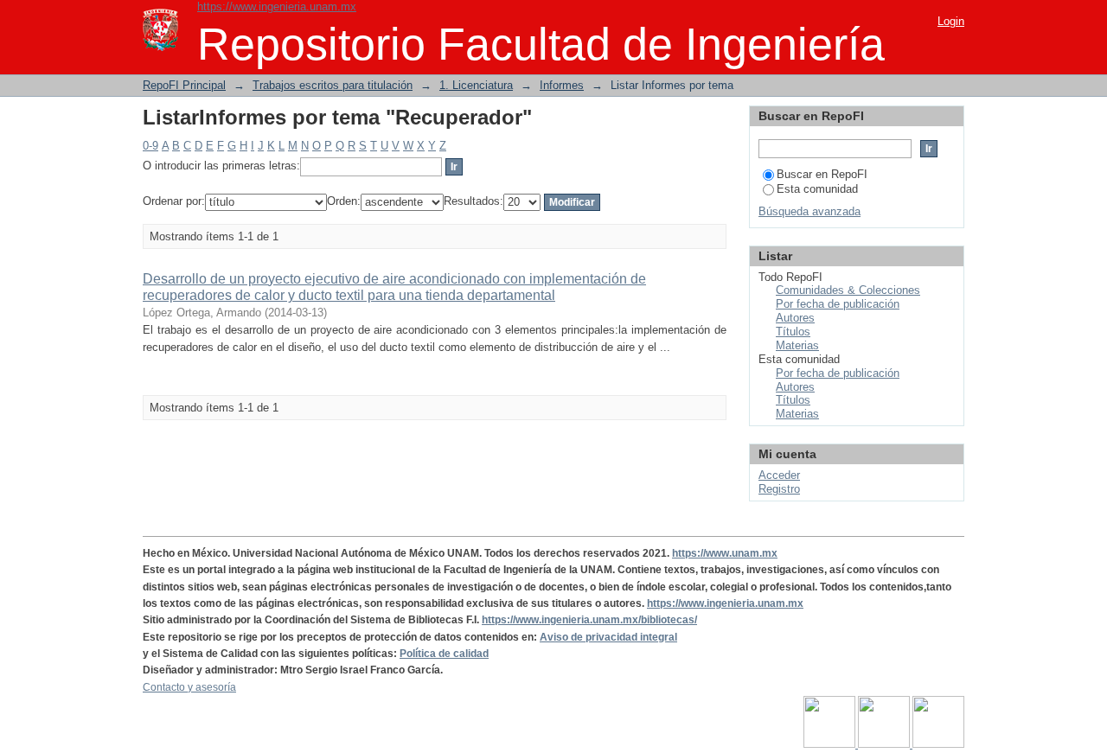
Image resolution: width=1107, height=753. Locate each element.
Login (950, 21)
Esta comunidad (817, 188)
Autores (795, 317)
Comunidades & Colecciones (848, 290)
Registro (779, 488)
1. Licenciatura (476, 85)
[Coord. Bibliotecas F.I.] (938, 744)
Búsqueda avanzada (809, 211)
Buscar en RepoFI (822, 174)
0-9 (150, 145)
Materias (797, 345)
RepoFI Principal (184, 85)
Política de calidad (444, 654)
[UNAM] (830, 744)
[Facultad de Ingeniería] (885, 744)
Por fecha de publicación (837, 303)
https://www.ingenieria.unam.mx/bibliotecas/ (589, 620)
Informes (562, 85)
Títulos (793, 331)
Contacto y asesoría (189, 687)
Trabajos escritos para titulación (333, 85)
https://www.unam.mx (724, 553)
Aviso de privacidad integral (608, 637)
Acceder (779, 475)
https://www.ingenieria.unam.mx (276, 6)
